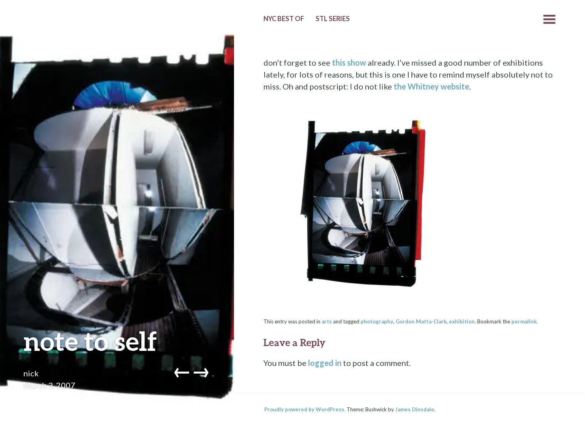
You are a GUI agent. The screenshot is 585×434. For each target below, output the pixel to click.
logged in (324, 363)
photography (377, 321)
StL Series (333, 19)
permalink (523, 321)
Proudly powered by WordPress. (304, 409)
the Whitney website (431, 86)
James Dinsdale (414, 409)
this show (349, 62)
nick (31, 373)
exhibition (462, 321)
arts (327, 321)
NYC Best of (283, 19)
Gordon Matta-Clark (421, 321)
